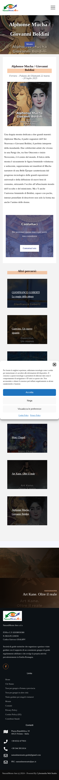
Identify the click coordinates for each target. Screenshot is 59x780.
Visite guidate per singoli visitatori (19, 697)
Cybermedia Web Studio (47, 773)
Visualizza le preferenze (29, 409)
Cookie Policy (23, 415)
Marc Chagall (18, 437)
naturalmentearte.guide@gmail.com (26, 755)
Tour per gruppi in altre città (16, 692)
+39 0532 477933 (18, 741)
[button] (54, 364)
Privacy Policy (35, 415)
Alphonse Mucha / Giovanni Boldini (21, 511)
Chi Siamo (9, 684)
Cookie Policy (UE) (13, 714)
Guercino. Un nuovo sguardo (22, 330)
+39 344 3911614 (18, 748)
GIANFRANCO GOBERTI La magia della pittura (26, 294)
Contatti (8, 706)
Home (7, 679)
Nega (29, 400)
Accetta (29, 392)
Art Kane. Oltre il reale (23, 473)
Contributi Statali (12, 719)
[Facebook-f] (5, 666)
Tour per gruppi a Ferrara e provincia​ (20, 688)
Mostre (29, 44)
